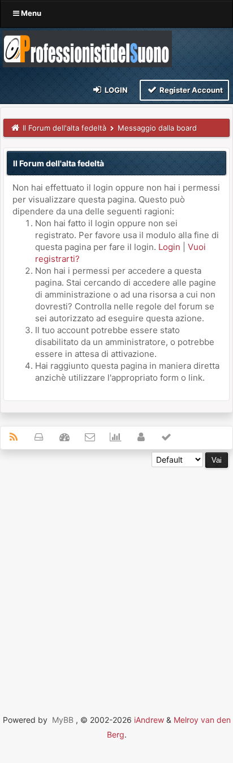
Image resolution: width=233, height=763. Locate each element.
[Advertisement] (116, 584)
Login (115, 89)
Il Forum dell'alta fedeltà (64, 127)
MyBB (63, 720)
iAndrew (149, 720)
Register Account (190, 89)
